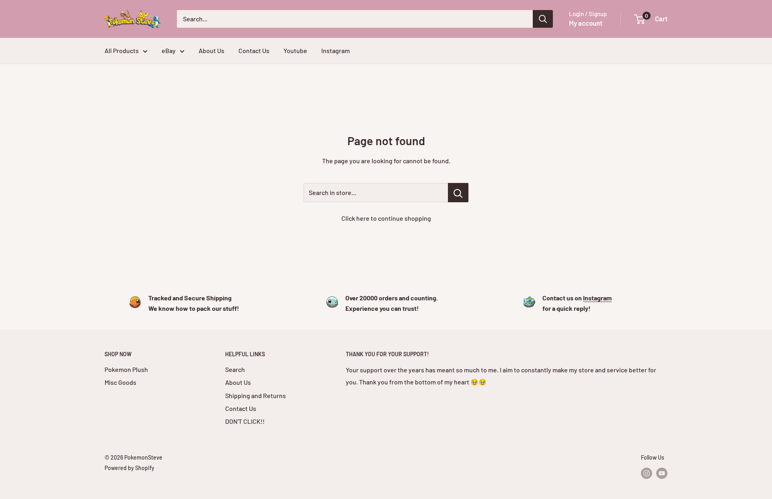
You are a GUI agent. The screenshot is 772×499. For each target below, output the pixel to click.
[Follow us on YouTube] (661, 472)
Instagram (335, 50)
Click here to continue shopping (386, 218)
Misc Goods (120, 382)
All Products (122, 50)
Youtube (295, 50)
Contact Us (253, 50)
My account (585, 23)
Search (235, 369)
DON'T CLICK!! (245, 421)
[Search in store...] (458, 192)
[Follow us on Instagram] (646, 472)
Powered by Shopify (129, 467)
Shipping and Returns (255, 395)
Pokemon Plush (126, 369)
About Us (211, 50)
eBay (169, 50)
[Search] (543, 19)
